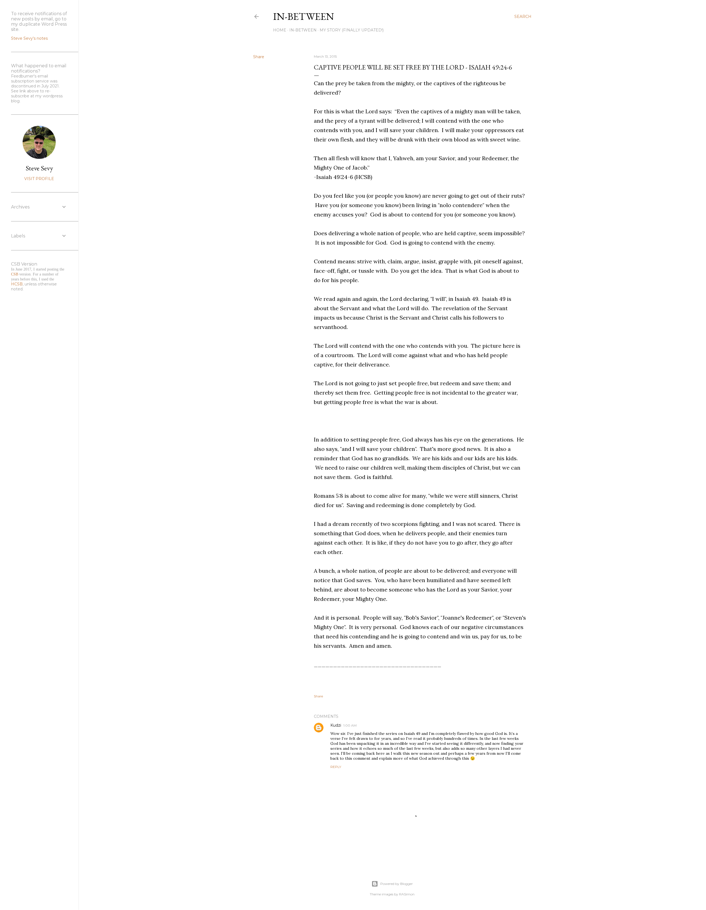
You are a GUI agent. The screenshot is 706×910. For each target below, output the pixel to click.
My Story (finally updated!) (352, 30)
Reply (335, 767)
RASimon (406, 894)
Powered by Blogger (396, 884)
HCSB (17, 284)
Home (279, 30)
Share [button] (258, 56)
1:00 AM (350, 725)
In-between (303, 16)
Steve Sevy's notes (29, 38)
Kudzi (335, 725)
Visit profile (39, 178)
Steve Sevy (39, 168)
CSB (14, 274)
